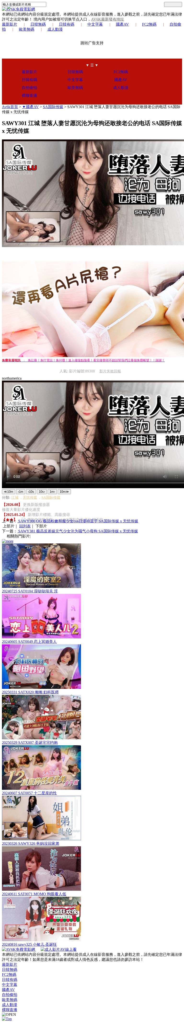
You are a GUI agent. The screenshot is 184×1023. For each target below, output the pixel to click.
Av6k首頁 (10, 107)
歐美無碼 (26, 29)
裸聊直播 (29, 96)
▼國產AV (30, 107)
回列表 (25, 526)
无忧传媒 (30, 497)
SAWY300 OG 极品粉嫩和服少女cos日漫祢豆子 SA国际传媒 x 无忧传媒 (77, 521)
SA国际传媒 (53, 107)
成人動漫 (55, 29)
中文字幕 (95, 24)
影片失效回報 (110, 371)
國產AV (122, 24)
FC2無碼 (149, 24)
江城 (14, 497)
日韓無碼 (38, 24)
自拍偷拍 (29, 88)
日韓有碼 (66, 24)
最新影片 (9, 24)
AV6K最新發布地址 (107, 19)
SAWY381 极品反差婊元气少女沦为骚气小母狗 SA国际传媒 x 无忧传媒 (77, 531)
